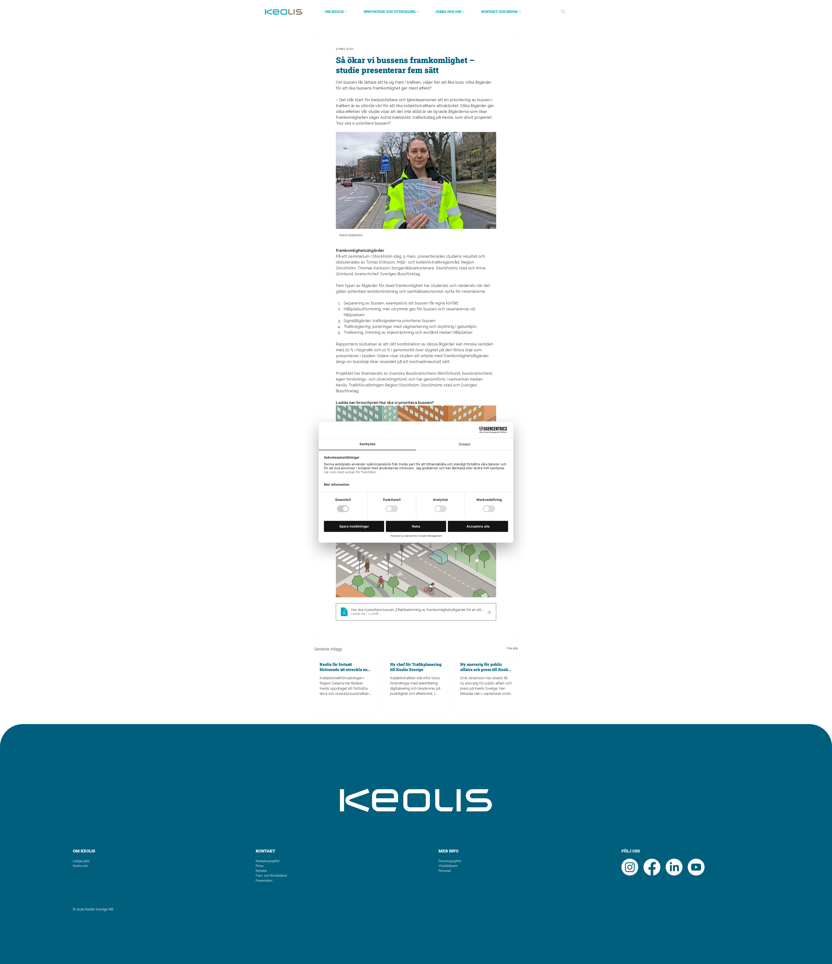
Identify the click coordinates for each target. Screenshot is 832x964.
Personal (445, 871)
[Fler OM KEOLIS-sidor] (346, 11)
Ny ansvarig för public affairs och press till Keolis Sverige (485, 667)
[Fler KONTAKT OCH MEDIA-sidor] (520, 11)
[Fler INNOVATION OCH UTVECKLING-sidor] (418, 11)
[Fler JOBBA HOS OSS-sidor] (463, 11)
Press (259, 866)
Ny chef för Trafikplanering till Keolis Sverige (416, 667)
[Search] (563, 11)
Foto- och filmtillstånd (271, 875)
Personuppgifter (450, 861)
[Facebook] (652, 867)
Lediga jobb (81, 861)
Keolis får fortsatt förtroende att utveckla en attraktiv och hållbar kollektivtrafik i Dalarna (343, 667)
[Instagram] (629, 867)
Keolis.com (80, 866)
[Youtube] (696, 867)
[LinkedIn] (674, 867)
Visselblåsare (448, 866)
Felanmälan (264, 880)
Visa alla (512, 648)
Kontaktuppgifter (268, 861)
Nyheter (261, 871)
